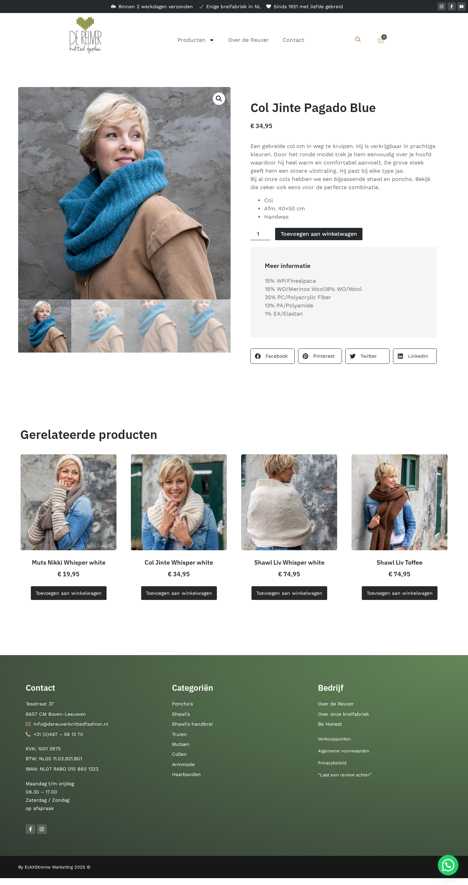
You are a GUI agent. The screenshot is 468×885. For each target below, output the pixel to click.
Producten (191, 40)
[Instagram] (442, 6)
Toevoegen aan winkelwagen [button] (69, 593)
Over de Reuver (248, 40)
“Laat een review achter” (345, 774)
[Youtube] (461, 6)
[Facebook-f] (451, 6)
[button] (358, 39)
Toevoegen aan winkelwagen (319, 234)
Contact (293, 40)
